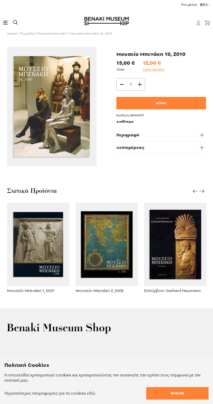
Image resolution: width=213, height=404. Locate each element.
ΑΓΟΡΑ (161, 103)
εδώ (91, 393)
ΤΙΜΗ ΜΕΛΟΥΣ (153, 69)
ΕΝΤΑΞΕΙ (177, 393)
